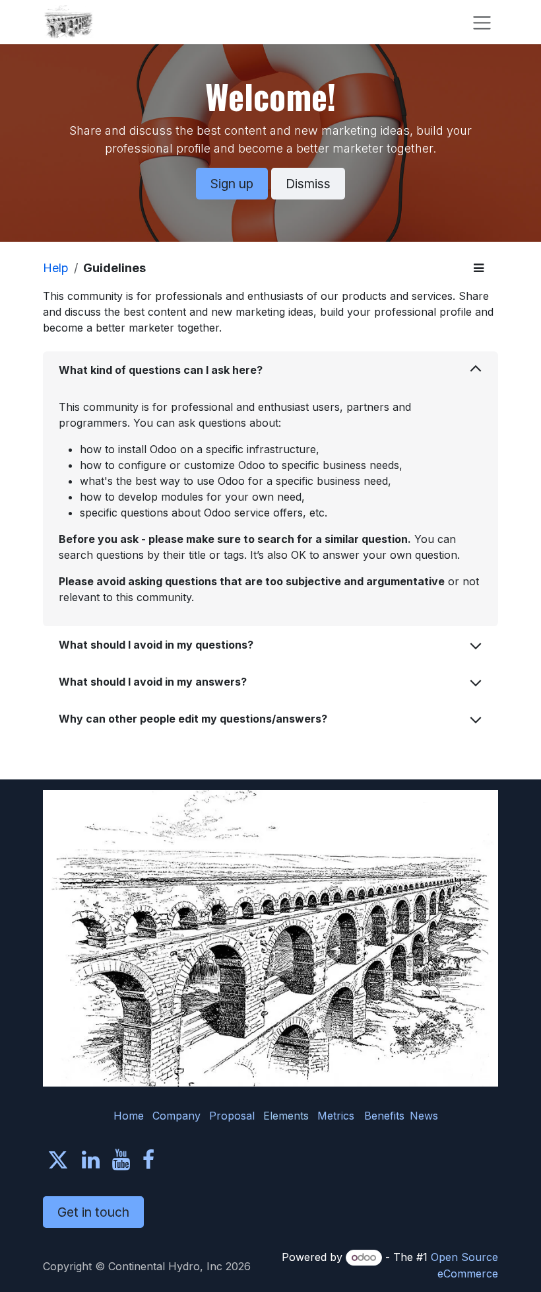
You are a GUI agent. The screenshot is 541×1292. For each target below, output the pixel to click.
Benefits (384, 1115)
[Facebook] (148, 1160)
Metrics (335, 1115)
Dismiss (308, 184)
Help (56, 268)
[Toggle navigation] (482, 22)
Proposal (232, 1115)
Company (176, 1115)
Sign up (231, 184)
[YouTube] (121, 1160)
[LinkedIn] (90, 1160)
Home (128, 1115)
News (424, 1115)
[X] (58, 1160)
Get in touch (93, 1212)
